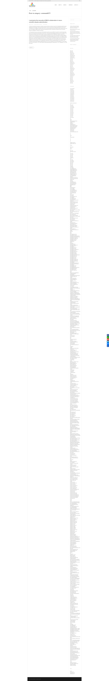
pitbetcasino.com (73, 480)
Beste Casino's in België (74, 215)
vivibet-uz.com (72, 634)
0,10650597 (71, 89)
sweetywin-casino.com (74, 603)
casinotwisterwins (73, 283)
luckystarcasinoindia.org (74, 402)
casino (71, 277)
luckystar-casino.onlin (74, 399)
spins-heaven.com (73, 591)
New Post (71, 459)
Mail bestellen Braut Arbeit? (75, 419)
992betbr (71, 166)
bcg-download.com (73, 196)
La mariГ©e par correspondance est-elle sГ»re (74, 381)
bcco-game (72, 194)
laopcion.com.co (73, 383)
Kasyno (71, 379)
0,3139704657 (72, 90)
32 (70, 140)
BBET (71, 186)
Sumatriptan (72, 601)
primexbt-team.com (73, 525)
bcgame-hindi (72, 204)
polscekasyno (72, 498)
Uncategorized (72, 622)
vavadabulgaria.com (73, 626)
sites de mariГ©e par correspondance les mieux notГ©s (74, 570)
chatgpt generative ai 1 (74, 284)
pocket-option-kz (73, 486)
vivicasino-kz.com (73, 635)
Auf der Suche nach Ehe (74, 178)
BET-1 (71, 232)
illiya (71, 360)
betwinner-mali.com (73, 255)
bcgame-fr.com (72, 203)
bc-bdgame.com (72, 187)
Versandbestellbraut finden (75, 628)
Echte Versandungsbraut (74, 329)
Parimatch (71, 476)
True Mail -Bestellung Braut (75, 617)
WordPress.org (72, 673)
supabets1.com (72, 602)
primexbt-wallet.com (73, 529)
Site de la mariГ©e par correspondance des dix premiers (74, 565)
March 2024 (71, 61)
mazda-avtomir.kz (73, 431)
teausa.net (72, 605)
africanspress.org (73, 172)
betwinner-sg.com (73, 258)
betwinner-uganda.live (74, 260)
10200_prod (72, 106)
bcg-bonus (72, 195)
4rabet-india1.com (73, 143)
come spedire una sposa (74, 287)
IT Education (72, 369)
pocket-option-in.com (73, 485)
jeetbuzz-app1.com (73, 375)
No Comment (40, 24)
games (71, 347)
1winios (71, 122)
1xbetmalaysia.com (73, 127)
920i (70, 158)
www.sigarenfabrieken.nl (74, 657)
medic (71, 432)
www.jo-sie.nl (72, 653)
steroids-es (72, 596)
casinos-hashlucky (73, 281)
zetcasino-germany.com (74, 663)
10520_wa (71, 114)
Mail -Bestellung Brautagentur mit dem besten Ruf (75, 410)
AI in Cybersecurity (73, 175)
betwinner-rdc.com (73, 256)
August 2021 (72, 75)
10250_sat (71, 109)
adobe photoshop (73, 171)
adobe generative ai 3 (73, 170)
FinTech (71, 340)
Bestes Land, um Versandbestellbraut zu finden (74, 229)
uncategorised (72, 621)
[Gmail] (108, 339)
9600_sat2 (71, 162)
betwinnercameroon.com (74, 263)
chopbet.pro (72, 285)
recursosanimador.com (74, 549)
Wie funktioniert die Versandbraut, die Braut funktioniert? (74, 643)
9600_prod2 (72, 161)
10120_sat (71, 104)
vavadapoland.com (73, 627)
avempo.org (72, 179)
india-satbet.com (73, 362)
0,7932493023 (72, 99)
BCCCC (71, 193)
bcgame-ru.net (72, 207)
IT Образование (72, 372)
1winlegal (71, 123)
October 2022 (72, 69)
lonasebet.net (72, 397)
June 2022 (71, 71)
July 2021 (71, 76)
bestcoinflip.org (73, 214)
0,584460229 (72, 96)
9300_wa (71, 159)
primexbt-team (72, 524)
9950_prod (72, 167)
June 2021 (71, 77)
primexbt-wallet (73, 528)
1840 (71, 119)
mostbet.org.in (72, 453)
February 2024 (72, 62)
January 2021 (72, 81)
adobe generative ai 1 (73, 169)
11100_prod (72, 117)
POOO (71, 499)
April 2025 (71, 51)
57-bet (71, 145)
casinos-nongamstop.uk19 (74, 282)
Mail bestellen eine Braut (74, 424)
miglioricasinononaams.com (74, 451)
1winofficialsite (72, 124)
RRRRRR (71, 552)
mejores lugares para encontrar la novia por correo (74, 446)
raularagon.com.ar (73, 546)
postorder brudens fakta (74, 506)
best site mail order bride (74, 213)
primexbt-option (73, 523)
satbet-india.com (73, 556)
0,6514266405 (72, 98)
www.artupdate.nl (73, 646)
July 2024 (71, 58)
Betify (71, 242)
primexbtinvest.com (73, 531)
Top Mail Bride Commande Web (75, 613)
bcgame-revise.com (73, 206)
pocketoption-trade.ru (74, 497)
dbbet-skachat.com (73, 318)
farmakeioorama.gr (73, 339)
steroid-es (72, 595)
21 (70, 133)
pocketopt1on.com (73, 490)
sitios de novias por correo (74, 584)
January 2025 (72, 54)
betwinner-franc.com (73, 251)
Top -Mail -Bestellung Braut (75, 610)
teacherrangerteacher (74, 604)
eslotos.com (72, 336)
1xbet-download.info (73, 126)
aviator (71, 180)
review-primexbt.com (73, 550)
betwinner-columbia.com (74, 249)
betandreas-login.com (74, 237)
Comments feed (72, 672)
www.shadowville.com (74, 656)
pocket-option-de (73, 484)
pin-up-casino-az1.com (73, 479)
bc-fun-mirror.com (73, 190)
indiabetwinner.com (73, 363)
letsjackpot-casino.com (74, 396)
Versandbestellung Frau (74, 630)
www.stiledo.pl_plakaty (74, 658)
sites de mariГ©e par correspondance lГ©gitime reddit (74, 573)
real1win (71, 548)
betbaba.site (72, 241)
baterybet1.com (72, 184)
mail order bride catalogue (74, 425)
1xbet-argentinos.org (73, 125)
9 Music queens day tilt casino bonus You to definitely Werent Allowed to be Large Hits (74, 27)
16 (70, 118)
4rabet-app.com (72, 142)
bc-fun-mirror (72, 189)
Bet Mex (71, 231)
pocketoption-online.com (74, 495)
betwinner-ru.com (73, 257)
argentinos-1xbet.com (73, 177)
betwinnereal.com (73, 265)
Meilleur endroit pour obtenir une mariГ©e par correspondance (75, 436)
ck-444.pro (72, 286)
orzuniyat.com (72, 472)
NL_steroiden (72, 462)
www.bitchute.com (73, 647)
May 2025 (71, 50)
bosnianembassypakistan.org (75, 275)
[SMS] (108, 344)
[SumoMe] (108, 346)
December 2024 (72, 55)
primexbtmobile (72, 532)
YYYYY (71, 661)
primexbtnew (72, 533)
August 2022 (72, 70)
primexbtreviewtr (73, 534)
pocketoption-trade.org (74, 496)
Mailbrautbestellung (73, 427)
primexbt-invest (72, 520)
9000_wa (71, 153)
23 (70, 134)
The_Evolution (72, 608)
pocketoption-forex (73, 493)
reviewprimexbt (72, 551)
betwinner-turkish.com (74, 259)
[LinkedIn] (108, 342)
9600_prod (72, 160)
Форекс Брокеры (73, 664)
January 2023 (72, 67)
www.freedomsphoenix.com (74, 652)
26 (70, 136)
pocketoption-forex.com (74, 494)
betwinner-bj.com (73, 248)
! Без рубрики (72, 88)
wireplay (71, 645)
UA (70, 618)
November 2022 (72, 68)
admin (36, 24)
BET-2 (71, 233)
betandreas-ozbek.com (74, 238)
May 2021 (71, 78)
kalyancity (72, 378)
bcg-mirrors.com (73, 198)
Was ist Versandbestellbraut (75, 640)
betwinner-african (73, 247)
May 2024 (71, 60)
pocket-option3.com (73, 487)
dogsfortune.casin (73, 320)
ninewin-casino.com (73, 461)
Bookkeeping (72, 274)
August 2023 (72, 64)
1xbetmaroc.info (73, 128)
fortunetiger (72, 343)
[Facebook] (108, 335)
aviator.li (71, 181)
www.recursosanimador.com (75, 655)
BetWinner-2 (72, 246)
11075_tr (71, 116)
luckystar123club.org (74, 400)
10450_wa (71, 113)
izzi (70, 373)
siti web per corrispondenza (75, 578)
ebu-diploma (72, 326)
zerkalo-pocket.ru (73, 662)
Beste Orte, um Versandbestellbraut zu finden (74, 220)
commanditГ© (45, 24)
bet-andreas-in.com (73, 234)
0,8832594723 (72, 100)
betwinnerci (72, 264)
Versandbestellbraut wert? (75, 629)
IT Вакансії (72, 371)
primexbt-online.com (73, 522)
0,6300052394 (72, 97)
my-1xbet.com (72, 454)
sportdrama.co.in (73, 592)
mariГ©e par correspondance (75, 428)
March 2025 (71, 52)
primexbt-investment (73, 521)
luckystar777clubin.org (74, 401)
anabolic (71, 176)
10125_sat (71, 105)
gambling (71, 346)
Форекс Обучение (73, 665)
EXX (70, 338)
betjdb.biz (71, 243)
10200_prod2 (72, 107)
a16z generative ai (73, 168)
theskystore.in (72, 609)
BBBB (71, 185)
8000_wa (71, 150)
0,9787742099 (72, 101)
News (71, 460)
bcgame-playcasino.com (74, 205)
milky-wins (72, 452)
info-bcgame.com (73, 364)
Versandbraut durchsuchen (75, 631)
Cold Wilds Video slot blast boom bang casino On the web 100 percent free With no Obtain (75, 36)
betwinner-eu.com (73, 250)
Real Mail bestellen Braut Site (75, 547)
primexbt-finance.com (73, 519)
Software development (74, 590)
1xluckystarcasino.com (74, 131)
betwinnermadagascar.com (74, 267)
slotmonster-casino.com (74, 587)
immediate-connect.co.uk (74, 361)
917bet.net (71, 157)
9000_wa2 (71, 154)
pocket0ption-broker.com (74, 489)
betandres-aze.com (73, 239)
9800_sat (71, 163)
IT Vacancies (72, 370)
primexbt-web (72, 530)
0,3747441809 (72, 92)
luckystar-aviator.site (74, 398)
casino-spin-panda (73, 278)
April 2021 (71, 79)
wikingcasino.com (73, 644)
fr (70, 345)
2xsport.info (72, 137)
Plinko (71, 481)
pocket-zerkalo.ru (73, 488)
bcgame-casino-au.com (74, 202)
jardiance (71, 374)
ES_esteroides (72, 335)
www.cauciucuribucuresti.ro (75, 648)
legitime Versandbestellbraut (75, 393)
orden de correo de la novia (75, 469)
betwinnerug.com (73, 269)
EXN (70, 337)
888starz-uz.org (73, 151)
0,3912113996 (72, 93)
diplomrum (72, 319)
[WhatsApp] (108, 337)
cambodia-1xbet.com (73, 276)
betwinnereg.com (73, 266)
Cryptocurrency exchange (74, 313)
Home (30, 10)
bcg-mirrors (72, 197)
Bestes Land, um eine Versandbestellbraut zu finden (74, 227)
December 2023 (72, 63)
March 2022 (71, 72)
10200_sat (71, 108)
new (70, 458)
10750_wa (71, 115)
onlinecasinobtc (73, 468)
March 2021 (71, 80)
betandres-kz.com (73, 240)
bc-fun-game (72, 188)
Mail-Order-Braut (73, 426)
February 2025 (72, 53)
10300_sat (71, 110)
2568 (71, 135)
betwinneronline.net (73, 268)
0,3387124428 (72, 91)
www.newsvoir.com (73, 654)
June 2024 (71, 59)
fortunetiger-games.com (74, 344)
